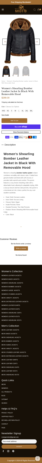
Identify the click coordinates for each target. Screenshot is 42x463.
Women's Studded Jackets (12, 294)
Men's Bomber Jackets (10, 341)
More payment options (21, 132)
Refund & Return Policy (11, 420)
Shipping (4, 102)
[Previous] (5, 42)
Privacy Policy (7, 413)
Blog (3, 395)
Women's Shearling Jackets (12, 283)
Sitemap (5, 399)
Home (3, 81)
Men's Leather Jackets (10, 330)
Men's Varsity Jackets (10, 298)
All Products (7, 392)
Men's (4, 384)
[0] (38, 9)
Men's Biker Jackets (9, 333)
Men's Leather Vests (9, 371)
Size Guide (5, 115)
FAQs (3, 428)
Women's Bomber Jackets (11, 286)
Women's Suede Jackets (11, 290)
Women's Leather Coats (11, 309)
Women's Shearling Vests (11, 320)
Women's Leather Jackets (11, 275)
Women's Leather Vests (11, 316)
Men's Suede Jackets (10, 345)
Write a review (21, 248)
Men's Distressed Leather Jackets (15, 301)
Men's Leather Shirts (10, 360)
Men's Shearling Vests (10, 374)
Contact (5, 424)
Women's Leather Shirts (11, 305)
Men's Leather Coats (9, 363)
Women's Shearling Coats (11, 313)
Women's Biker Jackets (10, 279)
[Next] (37, 42)
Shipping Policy (8, 416)
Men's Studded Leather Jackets (14, 352)
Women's (5, 388)
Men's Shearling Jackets (11, 337)
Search (4, 403)
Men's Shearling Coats (10, 367)
